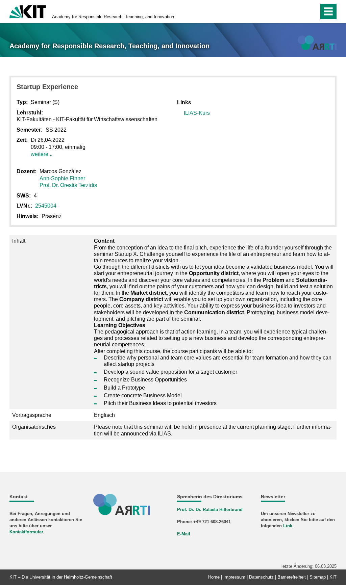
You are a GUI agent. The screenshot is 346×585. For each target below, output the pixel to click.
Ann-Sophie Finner (62, 178)
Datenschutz (261, 577)
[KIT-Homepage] (27, 11)
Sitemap (318, 577)
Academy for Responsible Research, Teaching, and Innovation (113, 16)
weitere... (41, 154)
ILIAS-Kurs (197, 113)
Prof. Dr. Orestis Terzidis (68, 185)
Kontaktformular (26, 531)
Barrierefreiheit (291, 577)
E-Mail (183, 533)
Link (287, 525)
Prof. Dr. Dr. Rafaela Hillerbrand (210, 509)
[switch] (299, 11)
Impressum (234, 577)
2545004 (45, 206)
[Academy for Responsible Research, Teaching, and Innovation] (317, 42)
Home (214, 577)
